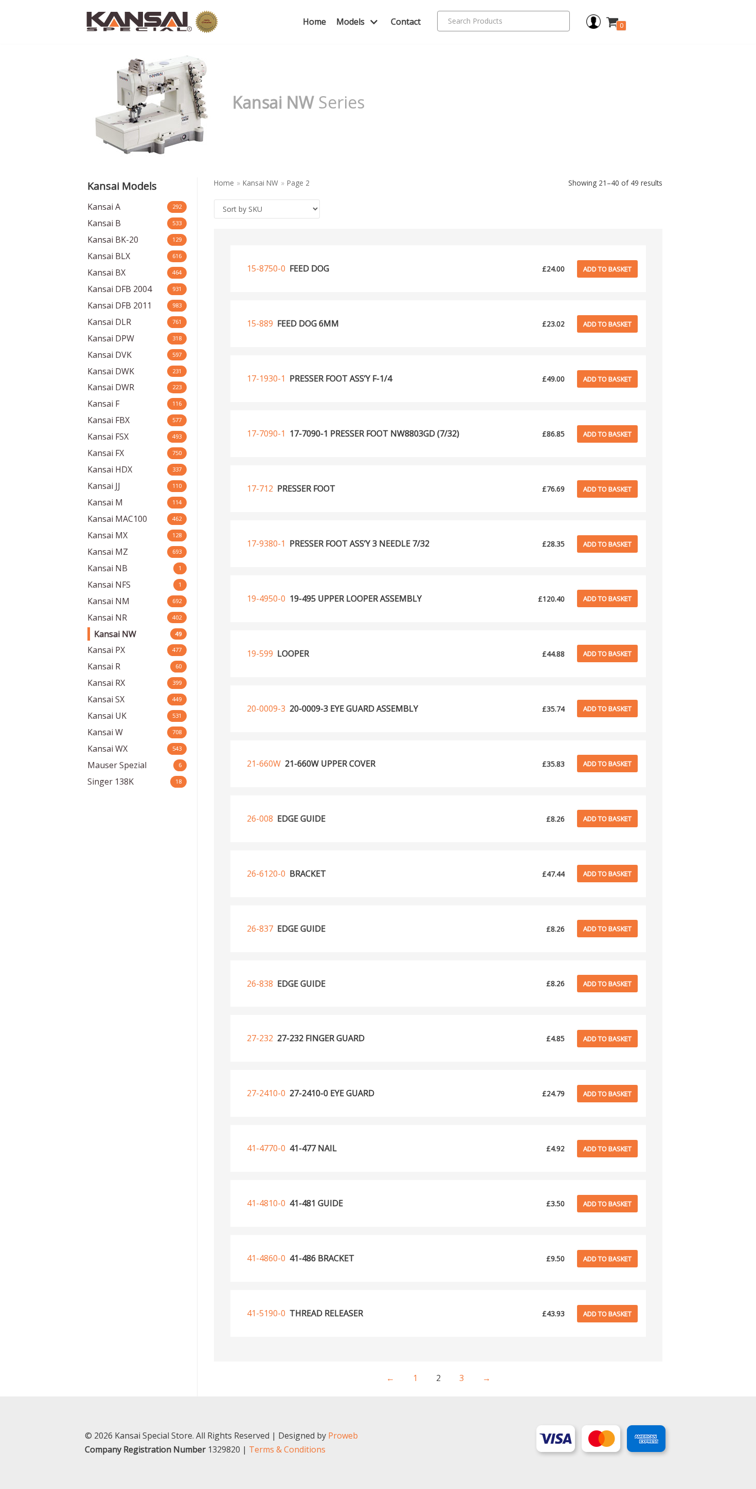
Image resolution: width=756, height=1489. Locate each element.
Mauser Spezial (117, 765)
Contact (406, 21)
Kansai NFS (109, 584)
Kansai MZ (107, 551)
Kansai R (103, 666)
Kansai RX (106, 682)
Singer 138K (110, 781)
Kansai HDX (109, 469)
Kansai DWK (110, 371)
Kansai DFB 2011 (119, 305)
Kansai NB (107, 568)
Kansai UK (107, 715)
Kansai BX (106, 272)
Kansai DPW (110, 338)
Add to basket (607, 269)
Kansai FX (105, 453)
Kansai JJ (103, 486)
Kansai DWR (110, 387)
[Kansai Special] (152, 21)
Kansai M (105, 502)
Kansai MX (107, 535)
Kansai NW (115, 634)
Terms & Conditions (287, 1449)
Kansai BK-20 (112, 239)
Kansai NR (107, 617)
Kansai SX (105, 699)
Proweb (343, 1435)
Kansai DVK (109, 354)
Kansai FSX (108, 436)
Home (314, 21)
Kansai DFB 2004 (119, 289)
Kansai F (103, 403)
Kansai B (104, 223)
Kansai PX (106, 650)
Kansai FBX (108, 420)
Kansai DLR (109, 322)
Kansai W (105, 732)
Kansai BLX (108, 256)
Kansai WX (107, 748)
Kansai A (103, 206)
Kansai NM (108, 601)
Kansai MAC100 (117, 518)
